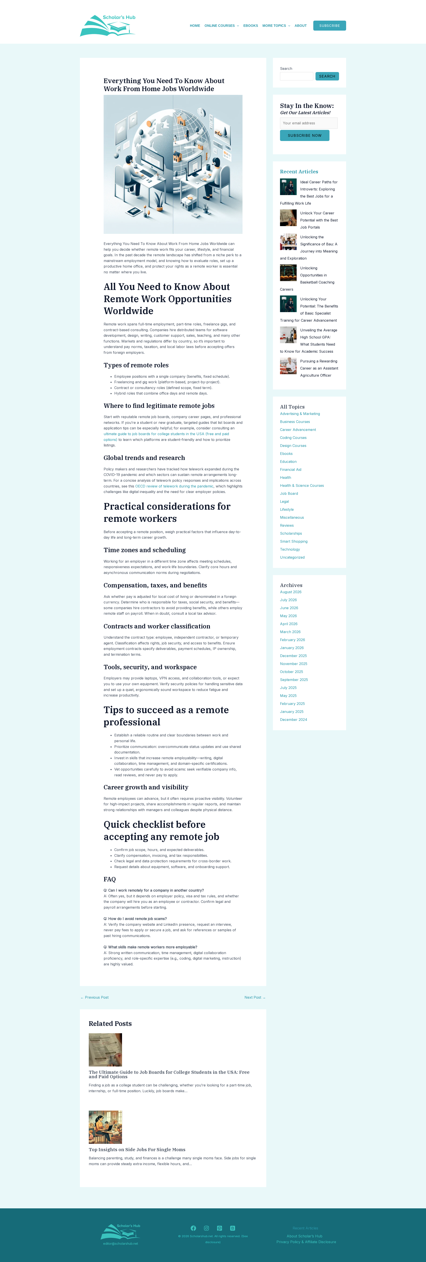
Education (288, 461)
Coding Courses (293, 437)
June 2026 (289, 608)
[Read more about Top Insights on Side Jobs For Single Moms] (105, 1127)
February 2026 (292, 640)
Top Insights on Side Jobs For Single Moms (137, 1149)
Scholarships (291, 533)
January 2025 (292, 711)
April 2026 (289, 624)
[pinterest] (219, 1228)
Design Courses (293, 445)
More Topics (274, 25)
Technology (290, 549)
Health (285, 477)
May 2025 (288, 695)
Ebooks (250, 25)
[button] (237, 25)
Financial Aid (290, 469)
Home (195, 25)
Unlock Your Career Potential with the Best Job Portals (319, 220)
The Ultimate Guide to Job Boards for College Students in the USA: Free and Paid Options (169, 1074)
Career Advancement (298, 429)
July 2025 (288, 687)
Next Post (255, 997)
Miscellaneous (292, 517)
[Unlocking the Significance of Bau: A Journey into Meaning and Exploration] (288, 241)
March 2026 (290, 632)
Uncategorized (292, 557)
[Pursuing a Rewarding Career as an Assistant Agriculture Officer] (288, 366)
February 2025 (292, 703)
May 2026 (288, 616)
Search (286, 68)
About (301, 25)
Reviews (287, 525)
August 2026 (291, 592)
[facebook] (193, 1228)
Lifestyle (287, 509)
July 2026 (288, 600)
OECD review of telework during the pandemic (174, 486)
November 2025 (293, 663)
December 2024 (293, 719)
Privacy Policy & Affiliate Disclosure (306, 1242)
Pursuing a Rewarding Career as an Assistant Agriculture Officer (319, 368)
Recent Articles (299, 171)
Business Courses (295, 421)
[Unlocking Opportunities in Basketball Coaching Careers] (288, 272)
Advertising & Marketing (300, 413)
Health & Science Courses (302, 485)
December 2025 (293, 656)
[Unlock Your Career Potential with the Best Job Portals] (288, 217)
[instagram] (206, 1228)
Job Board (289, 493)
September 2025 (294, 679)
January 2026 (292, 648)
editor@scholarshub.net (120, 1243)
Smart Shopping (294, 541)
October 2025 (291, 671)
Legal (284, 501)
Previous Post (94, 997)
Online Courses (220, 25)
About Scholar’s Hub (304, 1236)
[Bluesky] (232, 1228)
